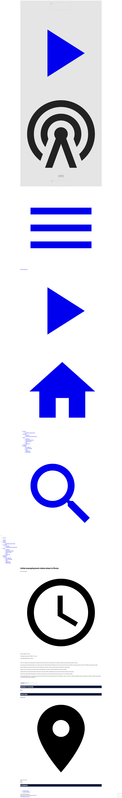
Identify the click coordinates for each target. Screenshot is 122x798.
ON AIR (24, 431)
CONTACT (25, 444)
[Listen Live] (61, 52)
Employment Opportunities (31, 436)
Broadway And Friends (30, 432)
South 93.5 (27, 450)
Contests (27, 435)
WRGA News (28, 452)
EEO (26, 442)
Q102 (26, 449)
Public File (27, 443)
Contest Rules (28, 441)
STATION (25, 434)
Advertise (27, 438)
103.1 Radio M (28, 447)
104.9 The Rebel (28, 448)
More (21, 690)
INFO (24, 437)
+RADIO (24, 446)
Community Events (29, 440)
